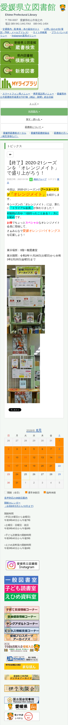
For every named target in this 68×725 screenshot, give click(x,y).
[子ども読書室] (21, 588)
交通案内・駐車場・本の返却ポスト (20, 29)
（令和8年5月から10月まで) (19, 506)
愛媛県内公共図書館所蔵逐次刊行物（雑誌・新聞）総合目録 (33, 95)
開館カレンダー (12, 502)
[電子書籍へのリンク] (22, 658)
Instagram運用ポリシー (24, 35)
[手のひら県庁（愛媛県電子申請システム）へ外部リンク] (21, 716)
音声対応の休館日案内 (15, 497)
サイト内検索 (40, 32)
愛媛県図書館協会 (40, 132)
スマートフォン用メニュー (16, 93)
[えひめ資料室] (21, 596)
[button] (34, 111)
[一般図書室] (21, 579)
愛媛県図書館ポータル (14, 132)
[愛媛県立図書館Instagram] (22, 564)
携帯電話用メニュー (43, 93)
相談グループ (40, 179)
